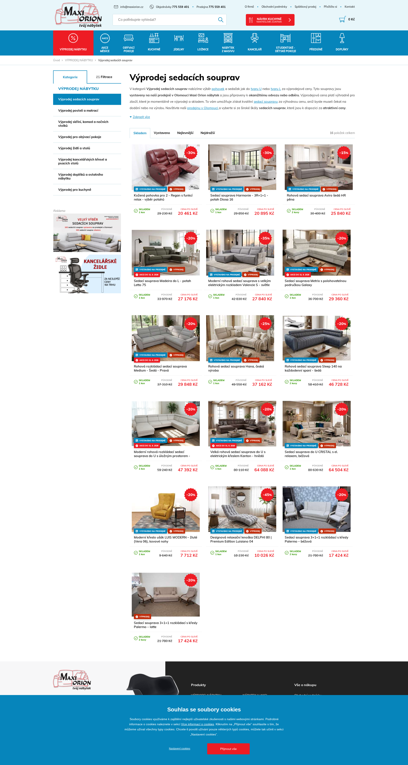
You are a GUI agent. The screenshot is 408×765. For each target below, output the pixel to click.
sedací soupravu (266, 102)
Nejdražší (208, 133)
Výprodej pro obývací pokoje (79, 137)
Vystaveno (162, 133)
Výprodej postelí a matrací (78, 110)
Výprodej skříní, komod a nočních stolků (83, 124)
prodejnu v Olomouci (203, 108)
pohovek (218, 89)
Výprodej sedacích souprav (78, 99)
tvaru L (276, 89)
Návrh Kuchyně (269, 20)
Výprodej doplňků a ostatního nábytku (80, 176)
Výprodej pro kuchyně (74, 190)
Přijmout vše (228, 749)
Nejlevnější (185, 133)
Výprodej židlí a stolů (74, 148)
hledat (215, 19)
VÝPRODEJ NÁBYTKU (79, 60)
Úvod (56, 60)
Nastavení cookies (179, 748)
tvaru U (256, 89)
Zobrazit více (141, 117)
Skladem (139, 133)
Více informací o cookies (197, 724)
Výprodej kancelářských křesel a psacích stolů (82, 161)
